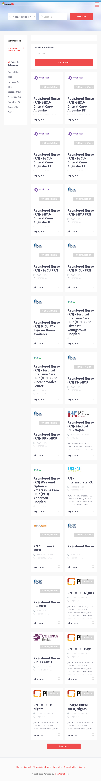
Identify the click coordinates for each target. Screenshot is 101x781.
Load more (64, 746)
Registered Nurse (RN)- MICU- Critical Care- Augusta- (47, 104)
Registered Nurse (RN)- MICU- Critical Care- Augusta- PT (47, 216)
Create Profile (70, 767)
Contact (27, 767)
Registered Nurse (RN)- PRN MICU (47, 436)
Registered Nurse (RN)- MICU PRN (80, 212)
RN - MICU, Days (79, 649)
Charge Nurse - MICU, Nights (78, 707)
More (10, 112)
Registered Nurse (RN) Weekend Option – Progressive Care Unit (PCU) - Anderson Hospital (47, 490)
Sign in (82, 767)
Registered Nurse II (80, 548)
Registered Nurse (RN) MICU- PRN (80, 268)
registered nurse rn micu (14, 49)
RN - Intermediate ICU (80, 480)
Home (19, 767)
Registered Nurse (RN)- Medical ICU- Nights (80, 426)
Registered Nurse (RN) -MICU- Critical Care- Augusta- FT (80, 104)
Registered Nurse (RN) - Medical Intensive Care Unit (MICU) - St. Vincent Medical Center (47, 376)
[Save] (56, 119)
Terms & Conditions (42, 767)
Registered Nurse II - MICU (47, 604)
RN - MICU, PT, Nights (44, 707)
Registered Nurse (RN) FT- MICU (80, 380)
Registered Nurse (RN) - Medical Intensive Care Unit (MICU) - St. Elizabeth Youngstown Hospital (80, 322)
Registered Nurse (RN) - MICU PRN (47, 268)
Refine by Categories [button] (13, 63)
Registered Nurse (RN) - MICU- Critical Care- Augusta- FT (47, 160)
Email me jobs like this (45, 47)
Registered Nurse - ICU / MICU (47, 660)
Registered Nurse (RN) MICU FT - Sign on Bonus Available (47, 328)
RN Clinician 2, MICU (44, 548)
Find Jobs (81, 17)
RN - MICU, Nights (80, 593)
